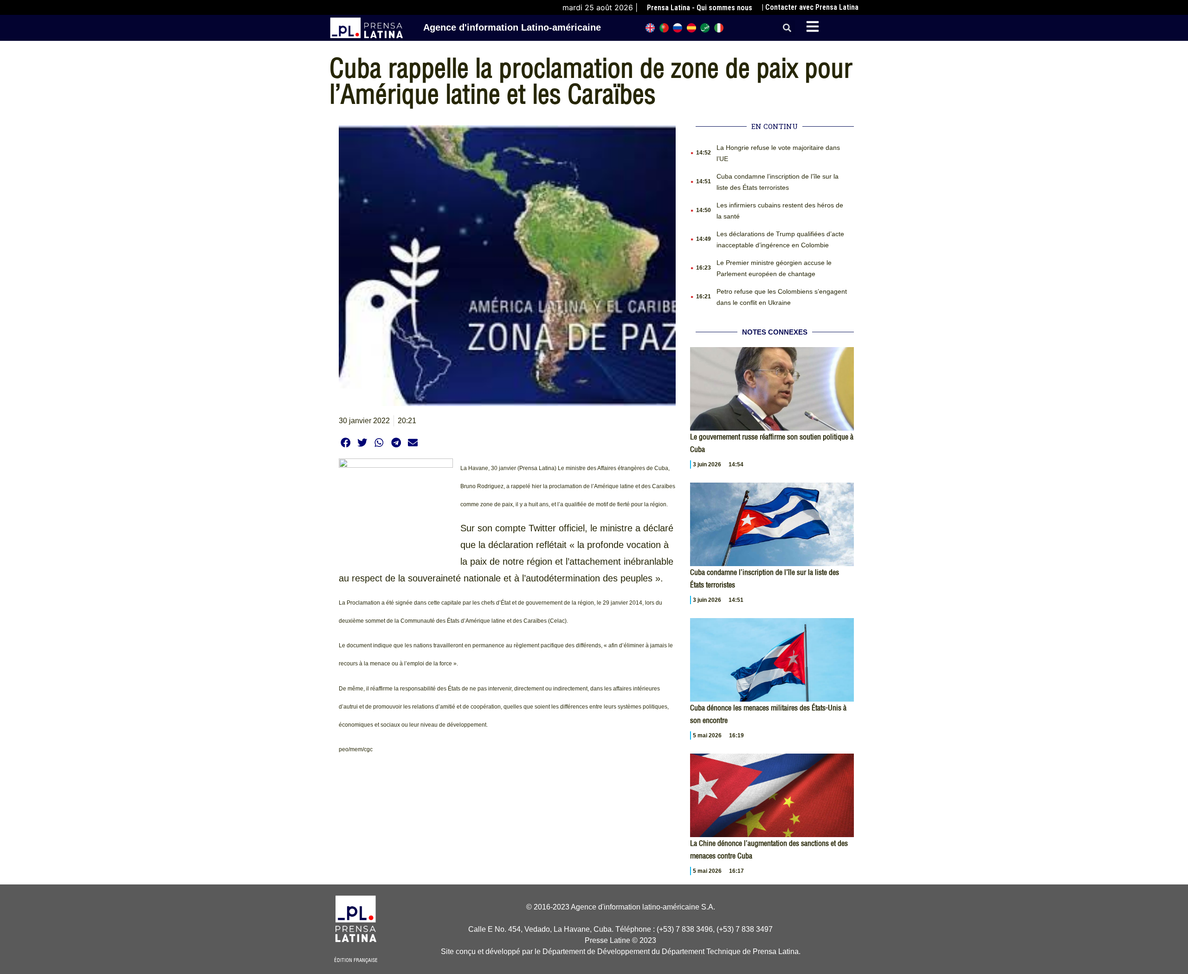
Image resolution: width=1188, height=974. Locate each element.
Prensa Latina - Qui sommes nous (699, 7)
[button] (787, 28)
